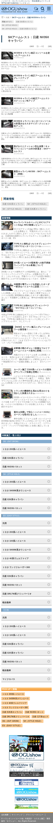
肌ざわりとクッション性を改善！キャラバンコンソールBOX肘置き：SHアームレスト (32, 148)
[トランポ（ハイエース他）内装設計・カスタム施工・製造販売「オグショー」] (16, 9)
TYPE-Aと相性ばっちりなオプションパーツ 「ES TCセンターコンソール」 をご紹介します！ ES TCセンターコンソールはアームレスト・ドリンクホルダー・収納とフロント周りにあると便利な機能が (26, 253)
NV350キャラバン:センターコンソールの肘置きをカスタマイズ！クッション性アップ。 (32, 123)
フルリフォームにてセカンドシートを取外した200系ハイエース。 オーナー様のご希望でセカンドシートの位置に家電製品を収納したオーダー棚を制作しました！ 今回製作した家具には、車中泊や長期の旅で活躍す (26, 295)
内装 (8, 17)
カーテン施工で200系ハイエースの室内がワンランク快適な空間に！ (32, 370)
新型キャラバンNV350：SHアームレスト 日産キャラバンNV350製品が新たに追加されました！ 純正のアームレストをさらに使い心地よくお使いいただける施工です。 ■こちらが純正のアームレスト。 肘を (26, 184)
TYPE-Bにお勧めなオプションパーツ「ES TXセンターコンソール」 (31, 306)
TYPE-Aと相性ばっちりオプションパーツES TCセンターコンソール (32, 245)
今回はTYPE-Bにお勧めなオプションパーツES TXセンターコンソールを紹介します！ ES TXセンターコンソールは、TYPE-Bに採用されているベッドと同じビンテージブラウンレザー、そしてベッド (26, 318)
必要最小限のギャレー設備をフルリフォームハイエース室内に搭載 (32, 349)
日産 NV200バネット (34, 712)
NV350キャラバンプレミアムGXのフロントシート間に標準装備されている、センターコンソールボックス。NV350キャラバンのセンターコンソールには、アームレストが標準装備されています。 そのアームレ (26, 65)
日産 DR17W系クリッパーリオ (15, 717)
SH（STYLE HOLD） (10, 25)
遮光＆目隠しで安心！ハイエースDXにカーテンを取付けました (32, 413)
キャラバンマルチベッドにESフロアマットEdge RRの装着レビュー (32, 223)
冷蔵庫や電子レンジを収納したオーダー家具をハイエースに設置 (32, 285)
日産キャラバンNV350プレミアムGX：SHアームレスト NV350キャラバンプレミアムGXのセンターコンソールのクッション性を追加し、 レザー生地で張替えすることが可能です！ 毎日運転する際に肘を (26, 136)
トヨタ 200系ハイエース (13, 694)
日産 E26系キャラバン (24, 22)
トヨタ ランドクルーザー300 (15, 707)
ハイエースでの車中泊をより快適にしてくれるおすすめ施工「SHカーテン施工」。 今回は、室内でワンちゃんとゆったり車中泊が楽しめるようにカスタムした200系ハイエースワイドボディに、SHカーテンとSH (26, 380)
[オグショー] (26, 801)
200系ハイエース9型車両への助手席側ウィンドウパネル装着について (32, 264)
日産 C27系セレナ (40, 717)
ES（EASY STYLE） (11, 725)
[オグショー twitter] (26, 794)
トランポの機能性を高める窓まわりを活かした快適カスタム (32, 392)
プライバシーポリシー (34, 815)
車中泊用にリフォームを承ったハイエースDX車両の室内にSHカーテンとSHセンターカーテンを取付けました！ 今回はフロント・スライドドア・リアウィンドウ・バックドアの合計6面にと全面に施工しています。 (26, 423)
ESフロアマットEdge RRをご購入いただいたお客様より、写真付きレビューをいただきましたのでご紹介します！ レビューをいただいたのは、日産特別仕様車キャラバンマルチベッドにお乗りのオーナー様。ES (26, 233)
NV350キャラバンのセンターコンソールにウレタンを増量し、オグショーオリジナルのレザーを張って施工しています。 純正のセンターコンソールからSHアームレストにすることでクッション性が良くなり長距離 (26, 111)
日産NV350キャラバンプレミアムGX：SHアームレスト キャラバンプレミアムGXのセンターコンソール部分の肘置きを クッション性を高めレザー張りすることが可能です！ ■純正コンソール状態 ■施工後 (26, 161)
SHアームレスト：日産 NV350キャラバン (29, 17)
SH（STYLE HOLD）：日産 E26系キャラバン (19, 29)
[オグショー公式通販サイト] (26, 776)
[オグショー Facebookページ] (26, 785)
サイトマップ (17, 815)
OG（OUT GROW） (11, 721)
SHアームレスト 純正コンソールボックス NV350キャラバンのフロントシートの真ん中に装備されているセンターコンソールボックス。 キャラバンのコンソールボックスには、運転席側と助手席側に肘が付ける (26, 88)
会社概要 (5, 815)
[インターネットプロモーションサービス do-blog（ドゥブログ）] (26, 808)
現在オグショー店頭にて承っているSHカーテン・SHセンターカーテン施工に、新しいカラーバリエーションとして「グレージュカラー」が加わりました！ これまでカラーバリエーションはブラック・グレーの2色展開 (26, 338)
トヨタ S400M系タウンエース (15, 698)
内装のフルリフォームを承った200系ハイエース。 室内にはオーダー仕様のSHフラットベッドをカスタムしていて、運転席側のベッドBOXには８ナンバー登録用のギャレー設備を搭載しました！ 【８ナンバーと (26, 359)
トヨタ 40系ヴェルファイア (14, 703)
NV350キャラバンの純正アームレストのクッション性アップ (32, 99)
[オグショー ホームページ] (26, 759)
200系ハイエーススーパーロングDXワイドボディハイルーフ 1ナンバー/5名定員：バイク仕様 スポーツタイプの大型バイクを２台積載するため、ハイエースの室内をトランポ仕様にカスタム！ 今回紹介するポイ (26, 402)
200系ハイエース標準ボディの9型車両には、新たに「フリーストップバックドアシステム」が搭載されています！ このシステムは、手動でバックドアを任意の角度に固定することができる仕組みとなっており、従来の (26, 275)
